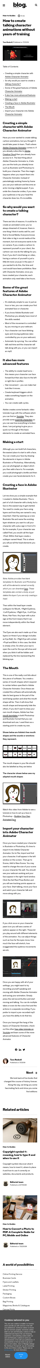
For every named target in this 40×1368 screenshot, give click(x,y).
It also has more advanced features (20, 95)
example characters (23, 420)
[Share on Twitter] (24, 1050)
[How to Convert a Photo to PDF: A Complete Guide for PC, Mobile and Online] (20, 1207)
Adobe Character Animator (14, 148)
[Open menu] (4, 5)
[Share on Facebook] (16, 1050)
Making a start (11, 99)
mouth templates (10, 716)
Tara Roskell (7, 42)
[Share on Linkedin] (20, 1050)
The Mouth (10, 107)
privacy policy (8, 1350)
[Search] (36, 5)
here (26, 589)
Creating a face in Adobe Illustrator (20, 103)
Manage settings (7, 1355)
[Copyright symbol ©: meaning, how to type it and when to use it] (20, 1130)
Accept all (21, 1355)
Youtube (20, 417)
